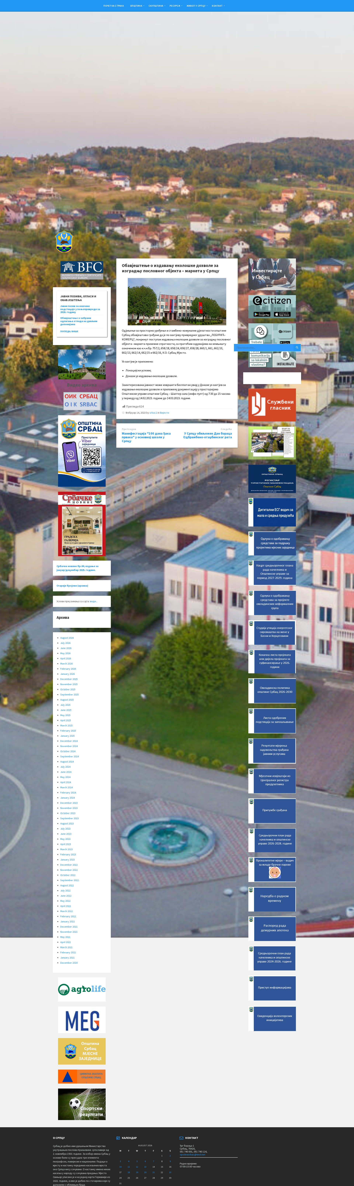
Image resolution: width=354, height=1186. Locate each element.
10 (120, 1166)
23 (170, 1172)
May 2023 (65, 839)
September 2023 (69, 818)
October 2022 (67, 875)
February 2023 (68, 854)
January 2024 (67, 797)
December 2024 (69, 741)
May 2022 (65, 900)
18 (129, 1172)
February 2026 (68, 668)
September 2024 (69, 756)
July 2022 (65, 890)
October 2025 (67, 689)
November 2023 (69, 808)
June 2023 (65, 833)
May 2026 (65, 653)
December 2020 (69, 962)
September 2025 (69, 694)
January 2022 (67, 921)
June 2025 (65, 710)
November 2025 (69, 684)
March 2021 (66, 947)
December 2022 (69, 864)
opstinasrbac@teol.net (192, 1154)
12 (137, 1166)
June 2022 (65, 895)
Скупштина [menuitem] (156, 5)
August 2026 (67, 637)
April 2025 (65, 720)
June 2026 (65, 648)
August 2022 (67, 885)
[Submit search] (297, 347)
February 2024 (68, 792)
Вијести (164, 412)
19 (137, 1172)
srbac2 (153, 412)
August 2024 (67, 761)
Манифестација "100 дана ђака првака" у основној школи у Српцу (146, 437)
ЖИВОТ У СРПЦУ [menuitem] (196, 5)
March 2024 (66, 787)
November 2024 (69, 746)
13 (145, 1166)
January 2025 (67, 735)
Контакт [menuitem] (217, 5)
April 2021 (65, 942)
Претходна (129, 429)
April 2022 (65, 906)
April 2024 (65, 782)
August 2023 (67, 823)
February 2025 (68, 730)
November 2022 (69, 870)
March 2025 (66, 725)
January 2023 (67, 859)
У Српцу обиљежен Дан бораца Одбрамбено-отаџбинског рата (207, 435)
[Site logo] (64, 251)
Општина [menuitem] (136, 5)
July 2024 (65, 766)
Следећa (226, 429)
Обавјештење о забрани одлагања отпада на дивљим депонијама (78, 321)
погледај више (69, 331)
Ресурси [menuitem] (175, 5)
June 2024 (65, 772)
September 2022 (69, 880)
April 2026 (65, 658)
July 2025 (65, 704)
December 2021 (69, 926)
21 (153, 1172)
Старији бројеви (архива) (72, 585)
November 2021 (69, 931)
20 (145, 1172)
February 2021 (68, 952)
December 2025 (69, 679)
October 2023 (67, 813)
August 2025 (67, 699)
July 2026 (65, 643)
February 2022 (68, 916)
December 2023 (69, 802)
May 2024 (65, 777)
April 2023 (65, 844)
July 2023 (65, 828)
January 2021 (67, 957)
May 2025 (65, 715)
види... (94, 601)
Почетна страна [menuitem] (113, 5)
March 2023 (66, 849)
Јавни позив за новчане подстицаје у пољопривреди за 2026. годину (80, 309)
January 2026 (67, 674)
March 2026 (66, 663)
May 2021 (65, 937)
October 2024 (67, 751)
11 (129, 1166)
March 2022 (66, 911)
